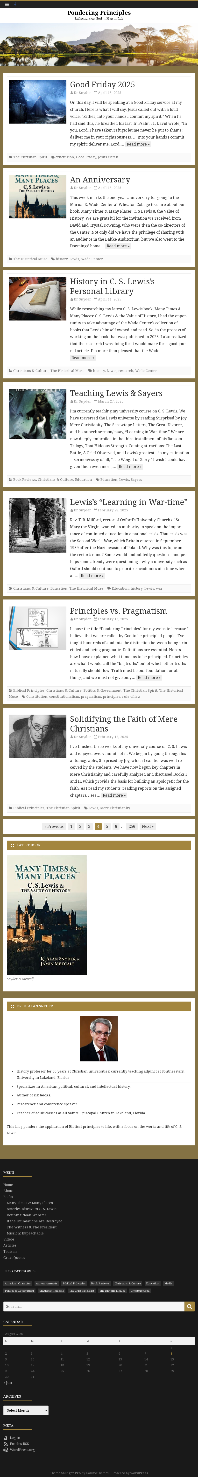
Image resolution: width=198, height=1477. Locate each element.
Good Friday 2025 (102, 84)
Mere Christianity (115, 808)
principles (111, 696)
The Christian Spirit (30, 157)
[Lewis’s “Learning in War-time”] (37, 525)
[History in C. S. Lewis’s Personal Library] (37, 298)
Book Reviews (24, 479)
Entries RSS (19, 1444)
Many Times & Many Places (30, 1203)
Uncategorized (140, 1290)
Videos (8, 1239)
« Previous (54, 826)
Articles (9, 1245)
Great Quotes (14, 1258)
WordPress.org (22, 1450)
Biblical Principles (28, 690)
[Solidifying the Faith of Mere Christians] (37, 736)
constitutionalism (64, 696)
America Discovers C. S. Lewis (32, 1209)
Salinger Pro (71, 1473)
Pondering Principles (99, 13)
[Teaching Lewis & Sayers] (37, 414)
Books (8, 1197)
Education (83, 479)
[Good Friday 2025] (37, 102)
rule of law (131, 696)
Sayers (136, 479)
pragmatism (91, 696)
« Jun (7, 1383)
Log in (15, 1438)
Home (8, 1185)
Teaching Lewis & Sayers (116, 393)
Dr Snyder (82, 93)
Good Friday (86, 157)
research (125, 371)
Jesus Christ (108, 157)
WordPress (139, 1473)
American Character (18, 1283)
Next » (148, 826)
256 (132, 826)
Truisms (10, 1252)
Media (168, 1283)
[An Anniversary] (37, 197)
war (159, 588)
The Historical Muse (30, 259)
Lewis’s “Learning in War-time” (129, 502)
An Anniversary (100, 179)
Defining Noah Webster (26, 1215)
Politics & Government (102, 690)
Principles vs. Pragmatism (118, 611)
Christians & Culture (31, 371)
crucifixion (65, 157)
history (62, 259)
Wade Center (92, 259)
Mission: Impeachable (25, 1233)
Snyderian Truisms (51, 1290)
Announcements (46, 1283)
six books (42, 1095)
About (8, 1191)
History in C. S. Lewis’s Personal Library (112, 286)
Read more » (138, 144)
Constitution (36, 696)
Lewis (74, 259)
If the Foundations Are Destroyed (35, 1221)
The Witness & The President (32, 1227)
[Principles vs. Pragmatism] (37, 628)
